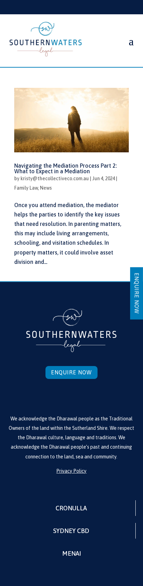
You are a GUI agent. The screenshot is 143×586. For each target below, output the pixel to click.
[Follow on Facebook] (56, 396)
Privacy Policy (71, 471)
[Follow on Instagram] (87, 396)
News (46, 188)
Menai (71, 553)
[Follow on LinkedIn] (71, 396)
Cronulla (71, 508)
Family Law (26, 188)
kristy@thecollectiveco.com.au (54, 178)
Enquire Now (71, 372)
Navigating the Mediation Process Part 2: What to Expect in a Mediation (65, 168)
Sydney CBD (71, 530)
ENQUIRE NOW (137, 293)
